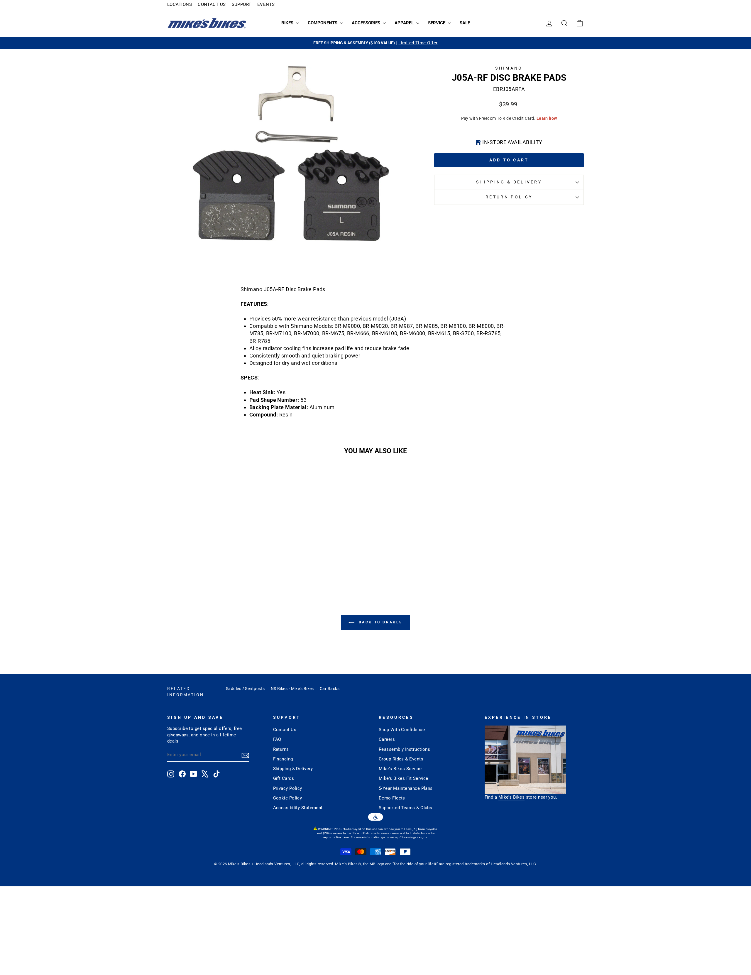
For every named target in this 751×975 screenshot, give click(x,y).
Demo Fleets (392, 798)
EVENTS (266, 4)
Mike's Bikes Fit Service (403, 778)
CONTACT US (212, 4)
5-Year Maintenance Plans (406, 788)
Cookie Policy (287, 798)
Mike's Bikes (511, 797)
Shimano (508, 68)
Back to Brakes (379, 622)
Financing (283, 759)
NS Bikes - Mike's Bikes (292, 688)
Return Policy (509, 197)
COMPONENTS (323, 23)
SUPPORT (241, 4)
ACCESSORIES (366, 23)
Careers (387, 739)
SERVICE (437, 23)
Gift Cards (283, 778)
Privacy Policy (287, 788)
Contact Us (285, 729)
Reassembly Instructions (404, 749)
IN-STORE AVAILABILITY (512, 142)
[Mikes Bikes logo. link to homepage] (206, 23)
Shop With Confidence (402, 729)
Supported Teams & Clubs (405, 807)
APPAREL (405, 23)
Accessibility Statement (298, 807)
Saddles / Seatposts (245, 688)
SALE (465, 23)
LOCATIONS (179, 4)
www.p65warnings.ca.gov (408, 837)
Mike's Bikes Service (400, 768)
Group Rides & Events (401, 759)
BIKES (288, 23)
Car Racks (329, 688)
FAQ (277, 739)
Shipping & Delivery (509, 182)
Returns (281, 749)
